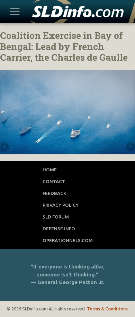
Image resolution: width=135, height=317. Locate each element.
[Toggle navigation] (15, 11)
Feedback (54, 193)
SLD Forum (56, 217)
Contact (54, 181)
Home (50, 169)
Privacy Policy (61, 205)
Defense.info (59, 228)
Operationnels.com (68, 240)
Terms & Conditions (107, 308)
